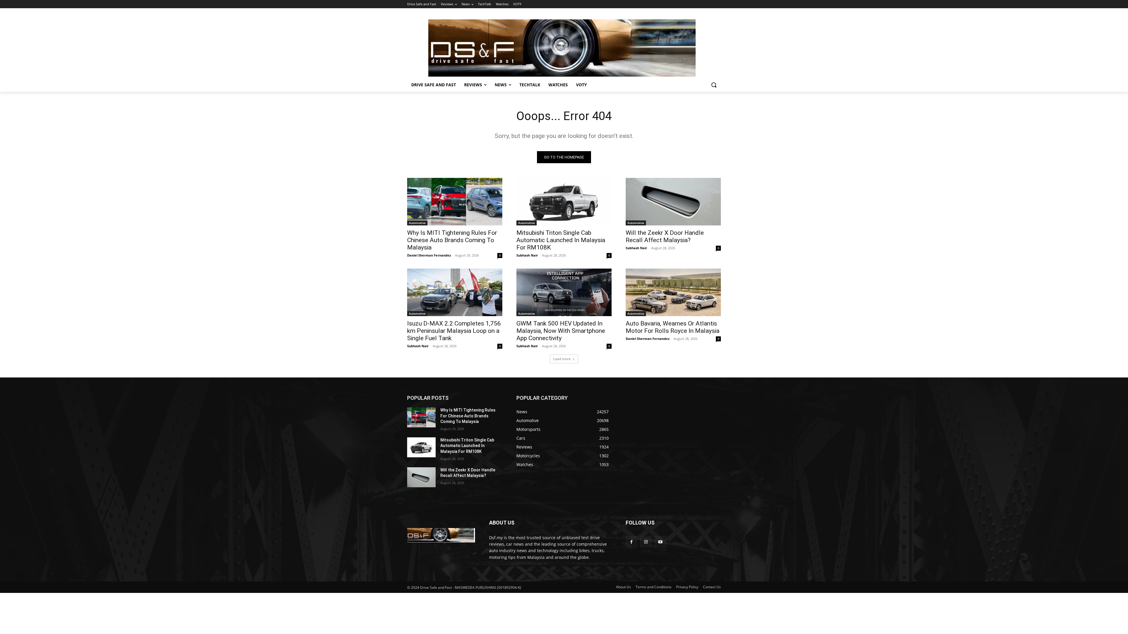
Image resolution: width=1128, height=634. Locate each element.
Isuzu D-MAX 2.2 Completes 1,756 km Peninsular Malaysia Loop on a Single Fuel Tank (454, 331)
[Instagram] (646, 541)
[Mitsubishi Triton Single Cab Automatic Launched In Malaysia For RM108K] (564, 201)
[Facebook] (631, 541)
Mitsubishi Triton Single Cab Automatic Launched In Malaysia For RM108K (560, 240)
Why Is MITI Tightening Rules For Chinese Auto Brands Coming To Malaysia (452, 240)
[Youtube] (660, 541)
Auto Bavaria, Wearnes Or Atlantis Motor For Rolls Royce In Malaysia (672, 327)
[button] (714, 85)
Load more (562, 358)
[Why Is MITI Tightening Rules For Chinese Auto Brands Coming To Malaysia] (454, 201)
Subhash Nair (527, 255)
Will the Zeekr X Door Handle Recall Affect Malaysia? (665, 236)
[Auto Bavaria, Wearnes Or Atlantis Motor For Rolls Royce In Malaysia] (673, 292)
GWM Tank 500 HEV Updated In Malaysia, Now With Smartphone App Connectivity (560, 331)
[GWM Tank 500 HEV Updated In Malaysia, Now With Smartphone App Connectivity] (564, 292)
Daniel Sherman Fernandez (429, 255)
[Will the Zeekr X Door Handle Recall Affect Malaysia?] (673, 201)
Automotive (417, 223)
